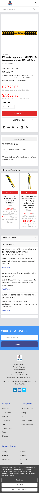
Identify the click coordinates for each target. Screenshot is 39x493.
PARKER (23, 459)
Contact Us (6, 420)
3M (21, 463)
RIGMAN (23, 455)
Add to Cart (10, 192)
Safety (23, 413)
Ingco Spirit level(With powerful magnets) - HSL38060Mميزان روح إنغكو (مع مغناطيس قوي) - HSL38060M (29, 201)
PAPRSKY (5, 455)
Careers (4, 432)
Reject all (19, 485)
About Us (5, 409)
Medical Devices (27, 409)
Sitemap (5, 436)
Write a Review (7, 63)
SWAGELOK (6, 459)
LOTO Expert (6, 413)
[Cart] (37, 3)
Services (5, 416)
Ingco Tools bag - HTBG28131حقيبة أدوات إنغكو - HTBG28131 (10, 199)
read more (6, 267)
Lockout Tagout (27, 420)
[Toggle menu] (3, 3)
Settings (19, 480)
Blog (3, 424)
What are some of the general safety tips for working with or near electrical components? (19, 252)
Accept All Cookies (19, 489)
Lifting (23, 416)
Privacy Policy (7, 428)
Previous (33, 170)
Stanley (4, 451)
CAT (3, 463)
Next (35, 170)
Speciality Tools (27, 424)
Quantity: (6, 102)
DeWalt (23, 451)
